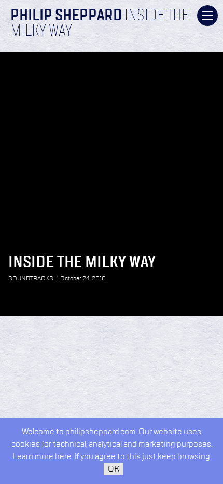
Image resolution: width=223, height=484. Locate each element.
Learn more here (42, 457)
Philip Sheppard (66, 16)
